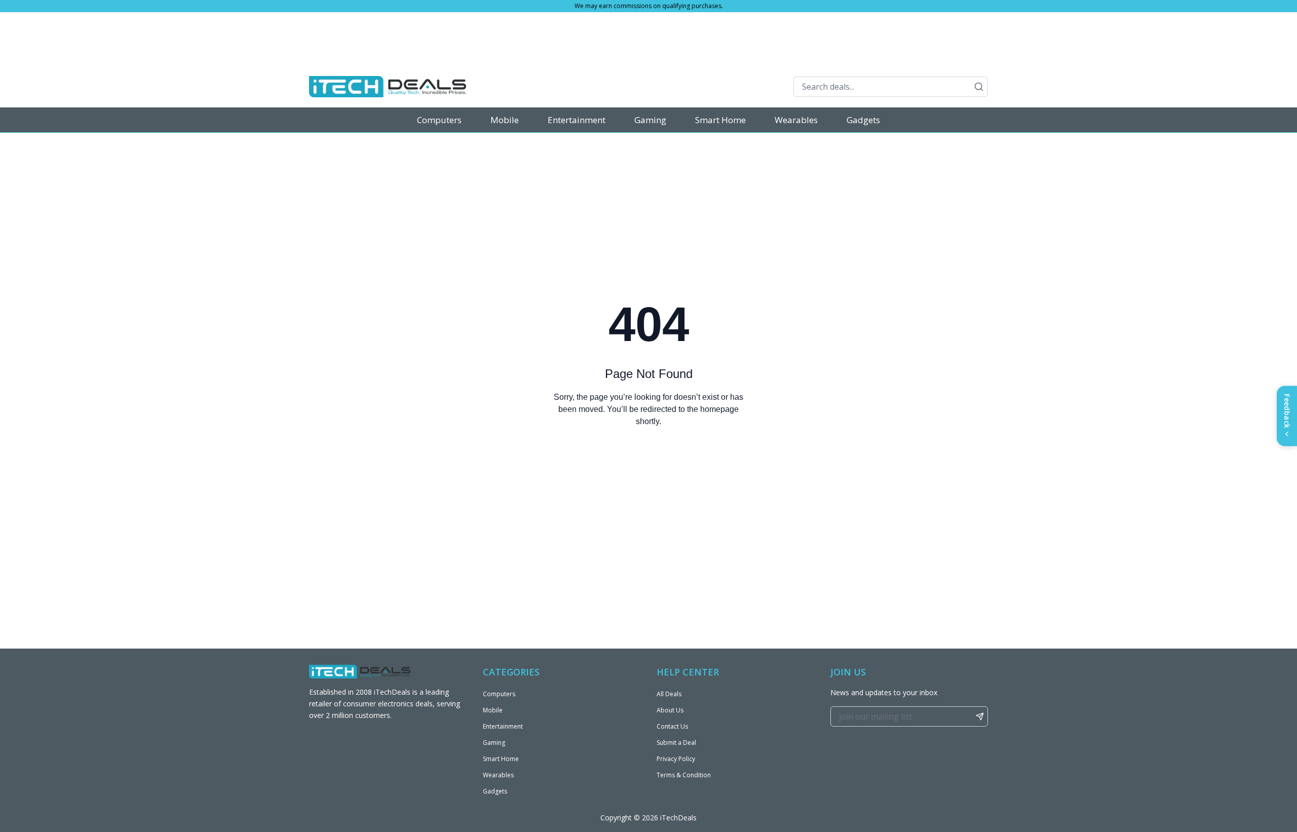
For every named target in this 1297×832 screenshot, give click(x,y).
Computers (439, 120)
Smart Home (720, 120)
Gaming (650, 120)
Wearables (796, 120)
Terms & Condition (684, 775)
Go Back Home (648, 462)
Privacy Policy (676, 758)
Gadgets (863, 120)
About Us (670, 710)
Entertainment (576, 120)
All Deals (669, 694)
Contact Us (672, 726)
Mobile (504, 120)
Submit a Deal (676, 742)
